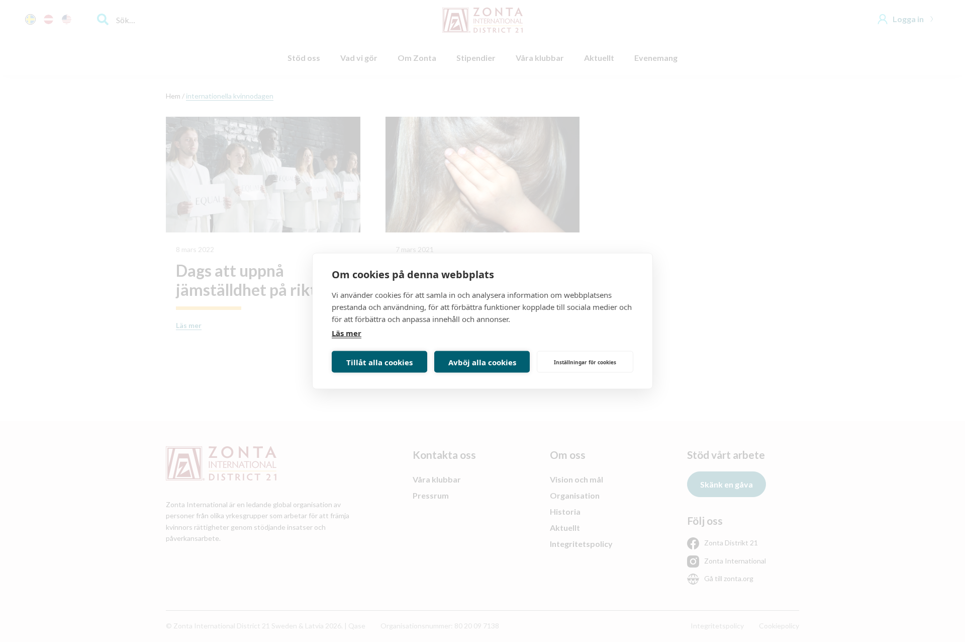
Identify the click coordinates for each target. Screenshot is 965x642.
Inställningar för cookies (585, 361)
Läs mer (346, 333)
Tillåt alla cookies (379, 362)
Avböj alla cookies (482, 362)
